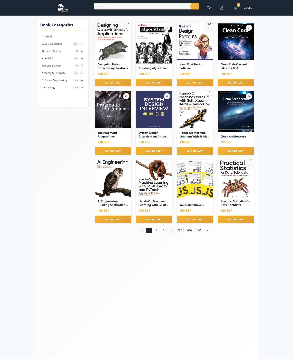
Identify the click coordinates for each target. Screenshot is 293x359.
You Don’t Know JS (192, 205)
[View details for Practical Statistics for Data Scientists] (236, 178)
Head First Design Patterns (191, 66)
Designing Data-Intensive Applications (113, 66)
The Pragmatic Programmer (107, 134)
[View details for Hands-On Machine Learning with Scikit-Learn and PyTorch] (154, 178)
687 (199, 230)
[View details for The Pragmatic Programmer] (113, 109)
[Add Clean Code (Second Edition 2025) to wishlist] (249, 28)
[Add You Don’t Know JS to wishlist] (208, 164)
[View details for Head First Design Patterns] (195, 41)
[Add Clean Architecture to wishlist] (249, 96)
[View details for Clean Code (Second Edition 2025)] (236, 41)
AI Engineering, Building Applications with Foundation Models (112, 203)
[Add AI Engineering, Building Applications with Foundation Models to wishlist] (126, 164)
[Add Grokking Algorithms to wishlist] (167, 28)
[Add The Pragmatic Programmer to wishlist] (126, 96)
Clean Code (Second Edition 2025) (234, 66)
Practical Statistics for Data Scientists (236, 203)
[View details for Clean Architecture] (236, 111)
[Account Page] (222, 7)
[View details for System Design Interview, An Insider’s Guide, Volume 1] (154, 109)
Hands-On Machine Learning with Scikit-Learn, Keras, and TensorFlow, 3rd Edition (194, 135)
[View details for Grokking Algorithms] (154, 43)
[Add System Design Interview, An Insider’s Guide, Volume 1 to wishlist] (167, 96)
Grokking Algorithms (153, 68)
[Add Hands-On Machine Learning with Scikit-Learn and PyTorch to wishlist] (167, 164)
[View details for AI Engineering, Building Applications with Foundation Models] (113, 178)
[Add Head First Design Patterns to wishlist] (208, 28)
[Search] (195, 6)
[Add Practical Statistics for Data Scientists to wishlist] (249, 164)
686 (189, 230)
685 (180, 230)
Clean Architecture (233, 136)
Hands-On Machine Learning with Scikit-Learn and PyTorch (153, 203)
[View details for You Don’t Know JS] (195, 180)
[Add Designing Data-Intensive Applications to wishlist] (126, 28)
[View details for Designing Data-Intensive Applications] (113, 41)
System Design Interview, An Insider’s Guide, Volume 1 (154, 135)
